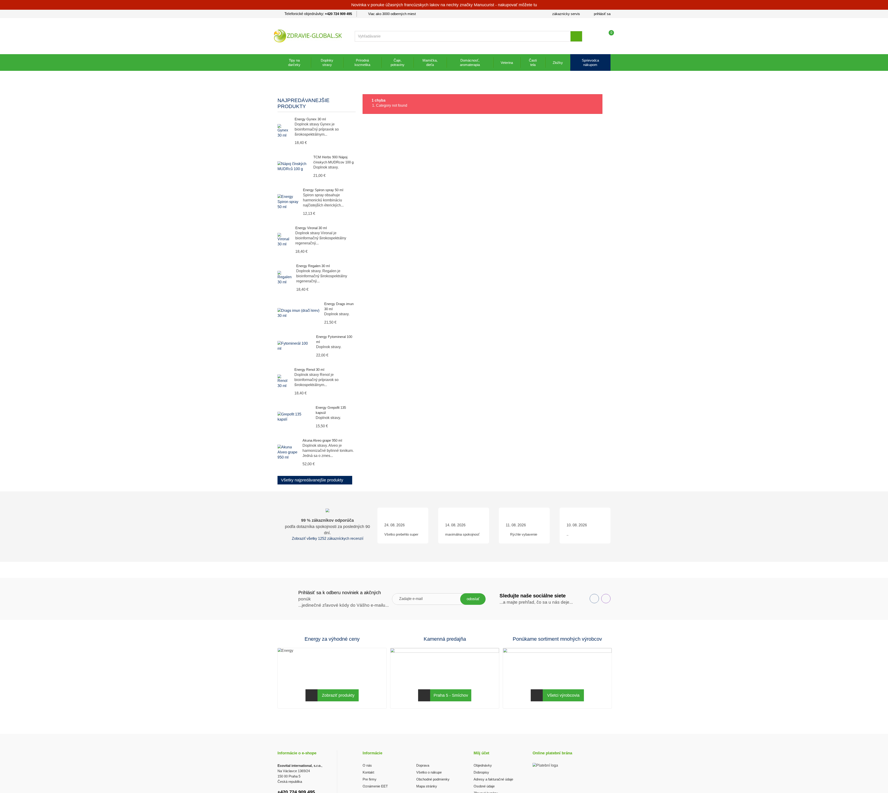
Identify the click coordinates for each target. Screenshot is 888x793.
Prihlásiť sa (602, 14)
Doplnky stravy (327, 62)
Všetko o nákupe (429, 772)
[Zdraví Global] (308, 36)
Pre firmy (369, 779)
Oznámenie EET (375, 786)
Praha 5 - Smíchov (451, 695)
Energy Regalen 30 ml (313, 266)
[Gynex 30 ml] (284, 131)
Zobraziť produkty (338, 695)
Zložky (558, 63)
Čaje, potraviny (397, 62)
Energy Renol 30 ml (309, 370)
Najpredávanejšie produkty (304, 103)
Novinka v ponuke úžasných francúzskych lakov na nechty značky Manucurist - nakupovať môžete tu (444, 5)
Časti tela (533, 62)
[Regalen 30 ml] (285, 278)
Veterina (507, 63)
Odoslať (473, 599)
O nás (367, 765)
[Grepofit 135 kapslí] (294, 417)
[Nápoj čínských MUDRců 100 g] (293, 166)
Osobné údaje (484, 786)
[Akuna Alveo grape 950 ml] (288, 452)
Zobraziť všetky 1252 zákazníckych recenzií (327, 538)
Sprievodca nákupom (590, 62)
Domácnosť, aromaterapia (470, 62)
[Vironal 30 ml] (284, 240)
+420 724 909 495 (338, 14)
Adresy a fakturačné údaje (493, 779)
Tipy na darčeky (294, 62)
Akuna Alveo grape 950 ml (322, 440)
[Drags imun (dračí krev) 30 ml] (299, 313)
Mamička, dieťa (430, 62)
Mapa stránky (426, 786)
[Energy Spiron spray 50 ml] (288, 201)
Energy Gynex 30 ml (310, 119)
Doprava (422, 765)
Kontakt (368, 772)
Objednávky (483, 765)
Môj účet (481, 753)
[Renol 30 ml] (284, 381)
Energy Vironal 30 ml (311, 228)
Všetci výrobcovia (563, 695)
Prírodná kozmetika (362, 62)
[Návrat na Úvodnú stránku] (282, 88)
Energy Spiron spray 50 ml (323, 190)
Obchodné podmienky (433, 779)
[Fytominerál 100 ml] (294, 346)
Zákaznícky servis (566, 14)
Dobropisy (481, 772)
